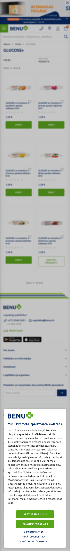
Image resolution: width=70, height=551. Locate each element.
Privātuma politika (33, 536)
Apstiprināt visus (35, 514)
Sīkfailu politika (33, 532)
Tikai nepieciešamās (35, 524)
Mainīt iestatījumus (32, 541)
